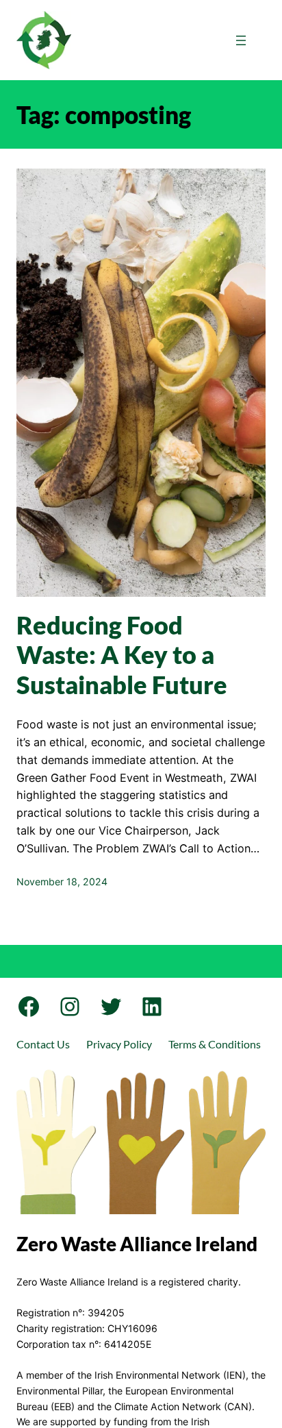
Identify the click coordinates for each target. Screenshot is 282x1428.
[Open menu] (241, 40)
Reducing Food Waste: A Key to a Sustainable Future (121, 655)
